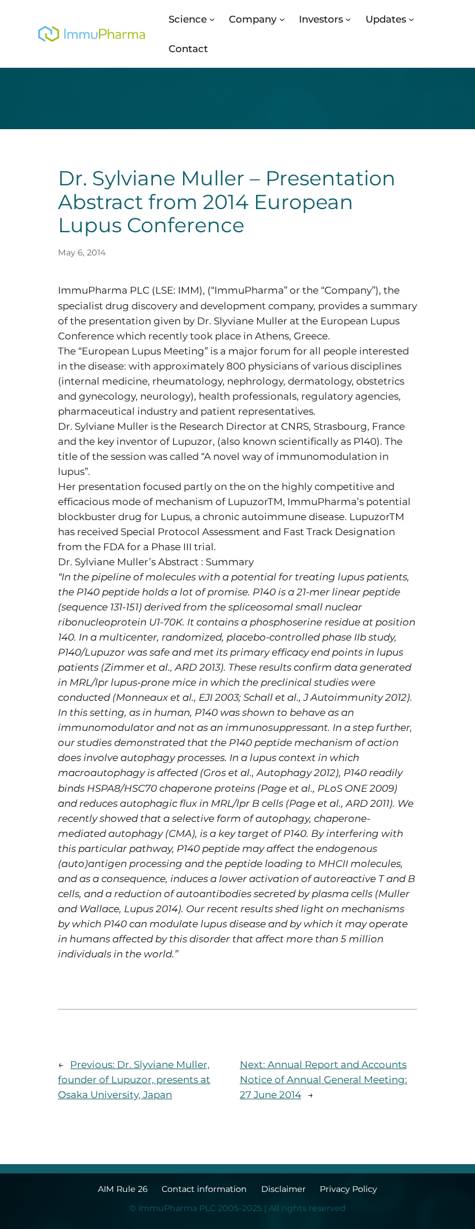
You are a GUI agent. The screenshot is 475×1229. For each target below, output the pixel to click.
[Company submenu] (282, 19)
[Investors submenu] (348, 19)
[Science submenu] (212, 19)
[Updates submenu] (411, 19)
